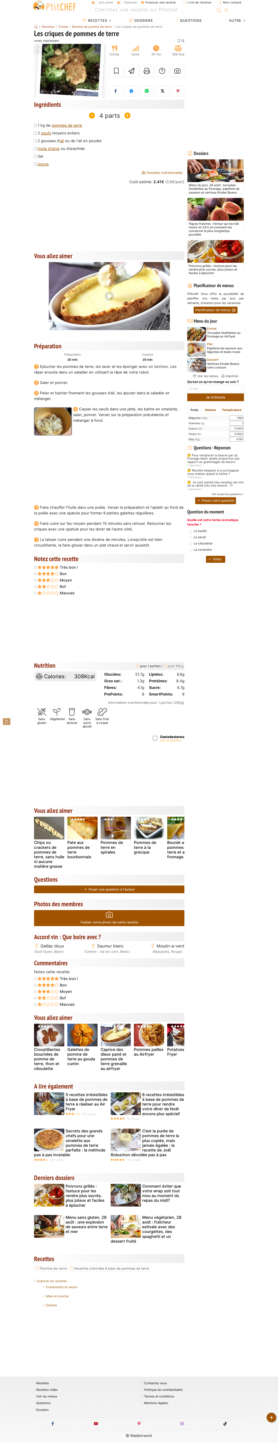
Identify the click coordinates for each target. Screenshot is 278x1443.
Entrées (51, 1305)
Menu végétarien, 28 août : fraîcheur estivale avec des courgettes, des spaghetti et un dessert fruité (146, 1229)
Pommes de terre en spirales (112, 847)
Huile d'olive (49, 148)
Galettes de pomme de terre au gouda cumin (81, 1056)
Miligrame (198, 417)
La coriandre (203, 549)
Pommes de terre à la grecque (145, 847)
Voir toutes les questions (227, 494)
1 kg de (60, 125)
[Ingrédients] (6, 721)
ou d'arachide (61, 148)
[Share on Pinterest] (178, 91)
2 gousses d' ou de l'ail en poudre (70, 141)
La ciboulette (203, 543)
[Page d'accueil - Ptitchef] (36, 27)
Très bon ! (68, 567)
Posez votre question (217, 500)
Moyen (65, 580)
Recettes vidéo (47, 1390)
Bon (63, 573)
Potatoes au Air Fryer (181, 1052)
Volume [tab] (210, 410)
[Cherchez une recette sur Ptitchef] (219, 9)
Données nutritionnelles (164, 173)
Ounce (195, 428)
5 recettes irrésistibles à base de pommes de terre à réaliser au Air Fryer (87, 1101)
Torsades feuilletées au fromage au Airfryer (224, 334)
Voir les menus (207, 376)
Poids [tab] (194, 410)
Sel (40, 156)
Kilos (194, 439)
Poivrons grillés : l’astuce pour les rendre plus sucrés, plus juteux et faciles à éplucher (85, 1196)
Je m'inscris (215, 397)
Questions (190, 20)
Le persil (200, 537)
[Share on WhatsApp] (147, 91)
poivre (43, 164)
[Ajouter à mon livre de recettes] (116, 71)
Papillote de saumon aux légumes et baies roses (224, 350)
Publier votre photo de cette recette (109, 922)
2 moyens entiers (59, 133)
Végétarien (130, 2)
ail (62, 141)
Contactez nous (155, 1383)
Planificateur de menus (213, 310)
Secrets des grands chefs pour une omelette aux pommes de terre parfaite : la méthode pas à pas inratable (69, 1143)
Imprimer (231, 376)
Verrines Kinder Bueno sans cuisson (223, 365)
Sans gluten (106, 2)
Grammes (197, 423)
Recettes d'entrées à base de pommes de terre (111, 1268)
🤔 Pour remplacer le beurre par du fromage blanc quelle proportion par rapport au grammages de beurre (213, 459)
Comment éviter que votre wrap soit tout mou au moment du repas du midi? (161, 1193)
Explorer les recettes (52, 1281)
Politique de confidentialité (163, 1390)
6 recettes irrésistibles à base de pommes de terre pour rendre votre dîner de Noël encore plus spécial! (163, 1104)
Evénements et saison (61, 1287)
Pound (195, 434)
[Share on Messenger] (131, 91)
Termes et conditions (159, 1396)
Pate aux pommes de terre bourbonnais (79, 849)
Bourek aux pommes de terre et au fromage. (178, 849)
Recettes (97, 20)
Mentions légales (156, 1403)
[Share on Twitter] (162, 91)
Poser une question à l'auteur (111, 889)
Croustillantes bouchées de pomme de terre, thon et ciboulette (47, 1059)
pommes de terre (67, 125)
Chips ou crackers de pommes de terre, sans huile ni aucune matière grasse (49, 854)
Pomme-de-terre (53, 1268)
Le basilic (200, 531)
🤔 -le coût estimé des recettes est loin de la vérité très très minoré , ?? (215, 484)
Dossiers (143, 20)
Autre (234, 20)
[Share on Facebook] (115, 91)
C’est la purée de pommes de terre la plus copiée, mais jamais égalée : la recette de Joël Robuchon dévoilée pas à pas (145, 1143)
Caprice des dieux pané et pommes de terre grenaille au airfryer (114, 1059)
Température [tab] (232, 410)
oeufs (46, 133)
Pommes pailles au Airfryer (148, 1052)
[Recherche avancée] (226, 10)
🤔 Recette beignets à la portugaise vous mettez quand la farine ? (213, 472)
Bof (62, 586)
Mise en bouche (57, 1296)
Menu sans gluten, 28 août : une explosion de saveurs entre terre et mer (87, 1224)
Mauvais (67, 593)
